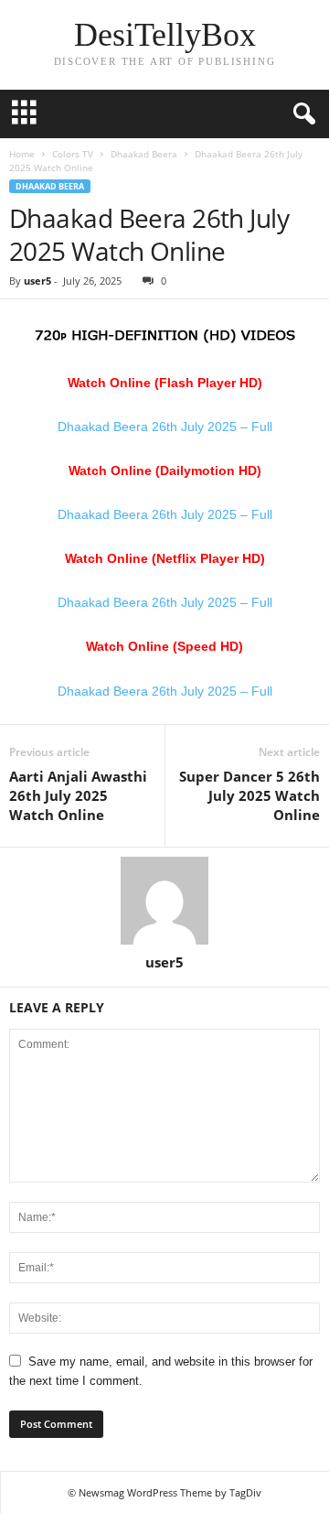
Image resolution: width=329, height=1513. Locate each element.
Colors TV (72, 153)
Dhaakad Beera (144, 153)
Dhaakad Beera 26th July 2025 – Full (165, 426)
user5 (37, 280)
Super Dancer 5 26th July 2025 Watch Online (249, 795)
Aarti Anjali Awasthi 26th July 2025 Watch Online (78, 795)
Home (22, 153)
